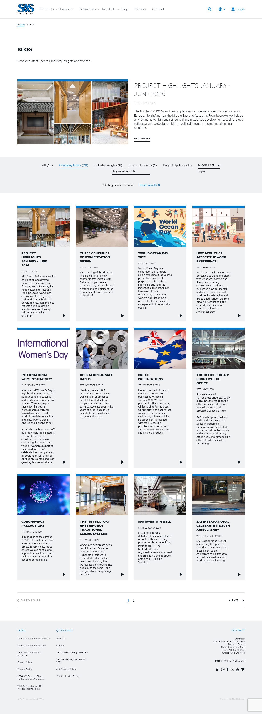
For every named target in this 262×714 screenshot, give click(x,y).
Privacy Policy (24, 669)
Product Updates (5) (143, 165)
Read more (142, 138)
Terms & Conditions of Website (33, 638)
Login (241, 9)
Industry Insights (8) (108, 165)
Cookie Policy (24, 662)
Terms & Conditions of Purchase (29, 654)
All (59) (47, 165)
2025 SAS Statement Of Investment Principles (29, 687)
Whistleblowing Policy (68, 676)
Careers (60, 645)
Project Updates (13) (177, 165)
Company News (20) (73, 165)
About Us (61, 638)
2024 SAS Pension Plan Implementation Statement (31, 677)
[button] (47, 10)
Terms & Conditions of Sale (31, 645)
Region (201, 171)
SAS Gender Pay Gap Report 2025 (71, 661)
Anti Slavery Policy (66, 669)
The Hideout (238, 699)
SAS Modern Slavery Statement (72, 652)
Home (21, 24)
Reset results (149, 185)
